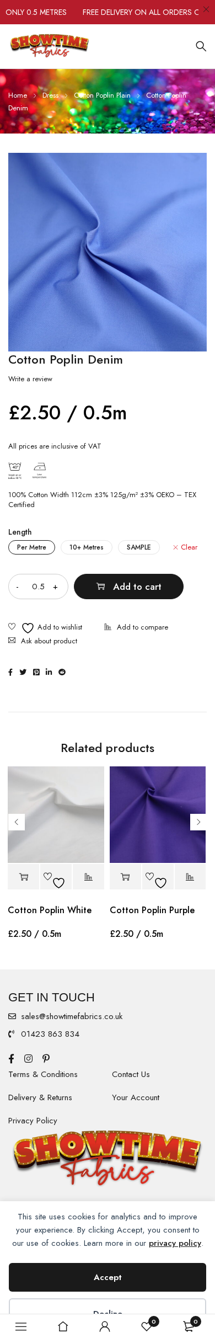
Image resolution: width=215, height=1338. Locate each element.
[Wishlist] (45, 628)
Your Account (135, 1097)
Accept (108, 1277)
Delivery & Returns (40, 1097)
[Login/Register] (105, 1326)
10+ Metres (86, 547)
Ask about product (49, 641)
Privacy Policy (32, 1121)
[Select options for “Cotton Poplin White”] (23, 877)
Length (20, 531)
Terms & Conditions (43, 1074)
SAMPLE (139, 547)
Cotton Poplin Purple (152, 910)
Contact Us (131, 1074)
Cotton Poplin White (50, 910)
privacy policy (175, 1243)
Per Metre (31, 547)
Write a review (30, 379)
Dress (50, 95)
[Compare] (136, 628)
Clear (189, 547)
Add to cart (137, 586)
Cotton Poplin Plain (102, 95)
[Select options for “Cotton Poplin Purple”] (125, 877)
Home (17, 95)
